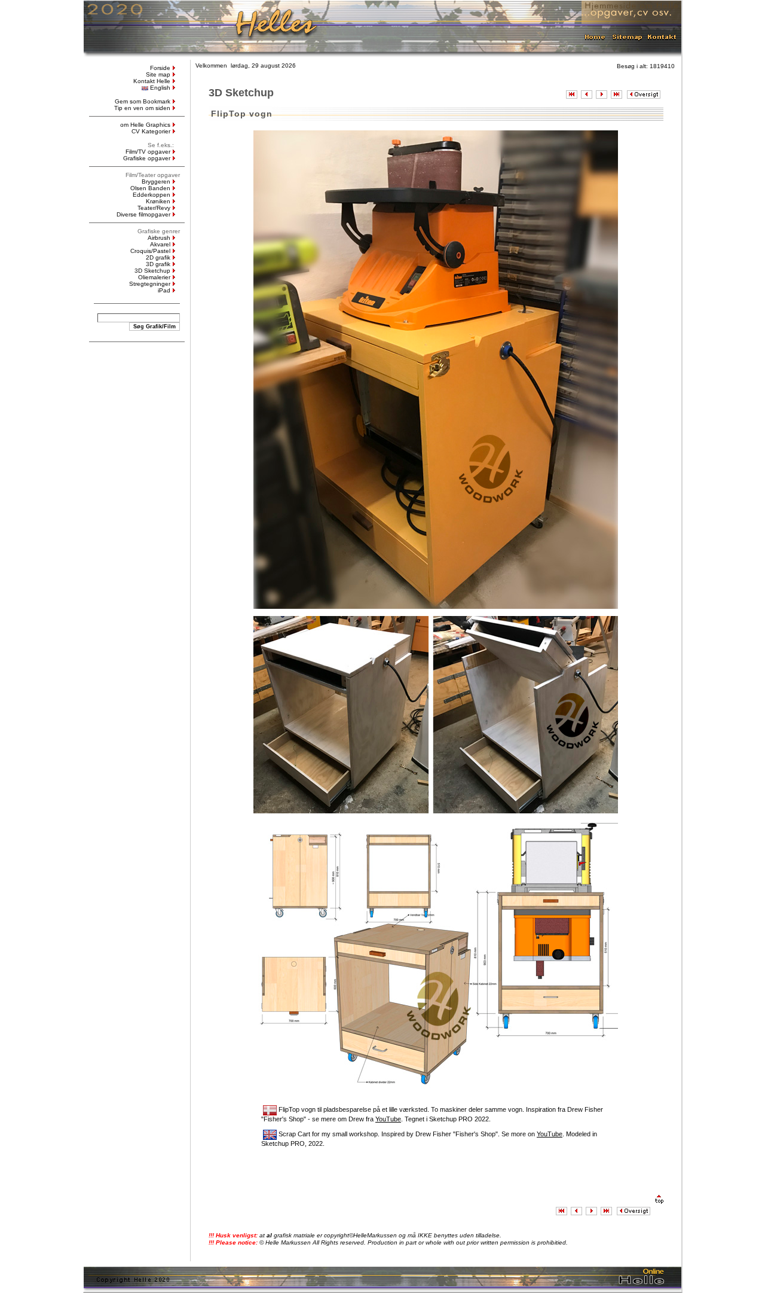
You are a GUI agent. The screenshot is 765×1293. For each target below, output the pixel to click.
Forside (160, 68)
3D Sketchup (152, 270)
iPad (164, 290)
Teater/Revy (153, 208)
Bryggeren (156, 181)
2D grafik (158, 257)
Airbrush (159, 237)
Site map (158, 74)
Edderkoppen (151, 194)
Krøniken (158, 201)
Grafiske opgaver (146, 158)
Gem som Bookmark (142, 101)
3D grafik (158, 264)
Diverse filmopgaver (143, 214)
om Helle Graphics (145, 124)
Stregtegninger (149, 283)
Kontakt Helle (151, 81)
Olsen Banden (150, 188)
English (160, 87)
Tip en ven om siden (142, 108)
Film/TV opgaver (148, 151)
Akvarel (160, 244)
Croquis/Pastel (150, 251)
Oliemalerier (154, 277)
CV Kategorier (150, 131)
